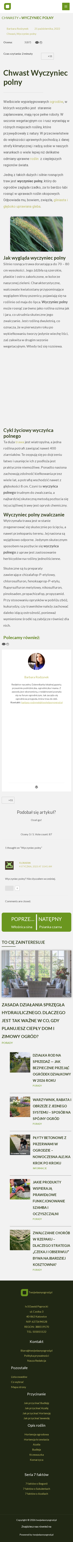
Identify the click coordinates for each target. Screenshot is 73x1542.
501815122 (39, 1331)
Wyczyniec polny (26, 33)
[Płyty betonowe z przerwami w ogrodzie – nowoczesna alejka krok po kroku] (20, 1144)
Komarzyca (36, 1459)
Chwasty (10, 18)
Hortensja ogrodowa (36, 1434)
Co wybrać (17, 1381)
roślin (34, 159)
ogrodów (56, 102)
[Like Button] (44, 56)
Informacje (40, 1168)
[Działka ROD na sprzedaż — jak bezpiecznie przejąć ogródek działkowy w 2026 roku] (20, 1062)
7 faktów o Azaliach (36, 1493)
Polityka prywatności (36, 1355)
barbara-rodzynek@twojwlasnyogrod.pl (42, 702)
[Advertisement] (36, 389)
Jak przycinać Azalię (36, 1408)
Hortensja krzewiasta (36, 1439)
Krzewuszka (36, 1454)
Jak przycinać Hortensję (37, 1413)
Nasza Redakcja (36, 1360)
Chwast (11, 33)
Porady (7, 1042)
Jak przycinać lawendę (37, 1418)
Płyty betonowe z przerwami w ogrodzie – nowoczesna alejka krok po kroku (51, 1150)
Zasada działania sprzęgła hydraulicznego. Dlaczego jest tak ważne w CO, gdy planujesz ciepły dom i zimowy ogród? (33, 1020)
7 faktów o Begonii (36, 1483)
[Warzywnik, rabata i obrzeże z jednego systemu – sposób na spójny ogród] (20, 1106)
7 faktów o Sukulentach (36, 1488)
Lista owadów (19, 1376)
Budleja (36, 1449)
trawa (19, 442)
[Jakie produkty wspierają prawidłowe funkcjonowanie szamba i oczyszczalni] (20, 1188)
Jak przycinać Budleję (36, 1403)
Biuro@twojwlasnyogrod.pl (36, 1350)
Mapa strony (18, 1387)
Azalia (36, 1444)
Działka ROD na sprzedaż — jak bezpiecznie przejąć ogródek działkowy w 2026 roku (52, 1068)
